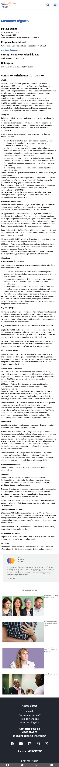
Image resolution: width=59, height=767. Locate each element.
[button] (48, 5)
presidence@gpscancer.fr (11, 50)
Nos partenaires (30, 718)
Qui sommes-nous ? (29, 715)
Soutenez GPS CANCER (29, 751)
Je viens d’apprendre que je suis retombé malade (50, 623)
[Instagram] (38, 743)
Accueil (29, 711)
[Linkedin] (29, 743)
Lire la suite (11, 578)
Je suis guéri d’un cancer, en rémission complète (50, 650)
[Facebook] (12, 743)
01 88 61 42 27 (29, 732)
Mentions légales (29, 722)
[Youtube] (21, 743)
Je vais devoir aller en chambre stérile (51, 597)
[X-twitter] (46, 743)
